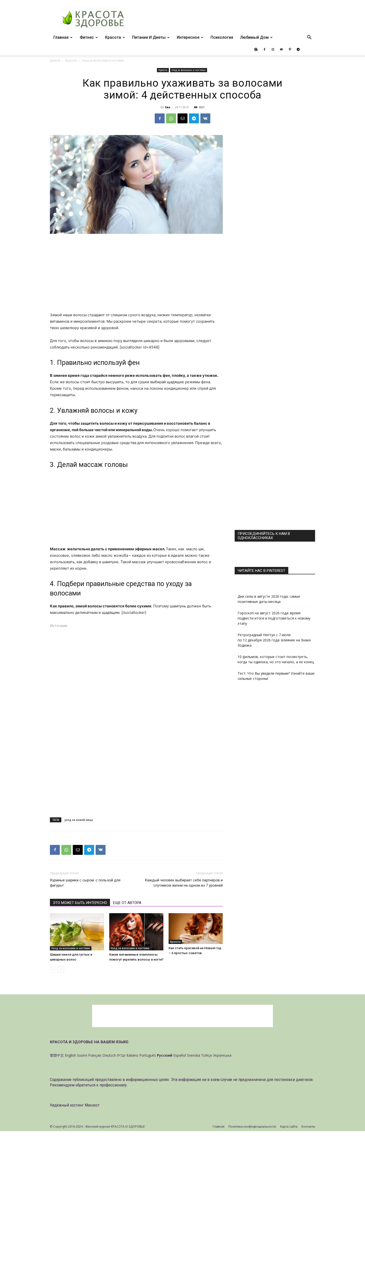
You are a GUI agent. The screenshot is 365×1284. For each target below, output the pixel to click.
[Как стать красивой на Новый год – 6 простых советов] (196, 928)
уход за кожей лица (79, 820)
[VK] (205, 118)
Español (179, 1055)
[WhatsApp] (171, 118)
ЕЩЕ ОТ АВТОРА (127, 903)
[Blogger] (256, 49)
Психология (222, 37)
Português (147, 1055)
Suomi (82, 1055)
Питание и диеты (149, 37)
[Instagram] (273, 49)
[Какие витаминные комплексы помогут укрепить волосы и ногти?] (136, 931)
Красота (113, 37)
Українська (222, 1055)
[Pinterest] (289, 49)
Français (95, 1055)
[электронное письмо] (182, 118)
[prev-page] (53, 969)
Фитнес (87, 37)
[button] (309, 37)
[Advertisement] (136, 275)
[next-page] (61, 969)
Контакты (308, 1126)
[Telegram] (298, 49)
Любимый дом (254, 37)
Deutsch (109, 1055)
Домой (55, 60)
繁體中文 (57, 1055)
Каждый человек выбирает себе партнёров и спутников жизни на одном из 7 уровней (184, 883)
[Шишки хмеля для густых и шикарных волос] (77, 931)
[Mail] (281, 49)
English (70, 1055)
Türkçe (206, 1055)
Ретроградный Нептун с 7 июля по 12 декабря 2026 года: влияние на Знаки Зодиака (274, 640)
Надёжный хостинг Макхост (75, 1105)
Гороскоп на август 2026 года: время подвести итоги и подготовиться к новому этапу (274, 618)
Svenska (193, 1055)
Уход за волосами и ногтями (189, 70)
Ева (167, 107)
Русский (164, 1055)
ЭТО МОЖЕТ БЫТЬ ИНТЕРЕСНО (80, 903)
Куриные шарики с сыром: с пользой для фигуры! (85, 883)
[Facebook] (264, 49)
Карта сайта (288, 1126)
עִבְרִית (121, 1055)
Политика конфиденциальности (252, 1126)
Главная (61, 37)
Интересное (188, 37)
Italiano (132, 1055)
